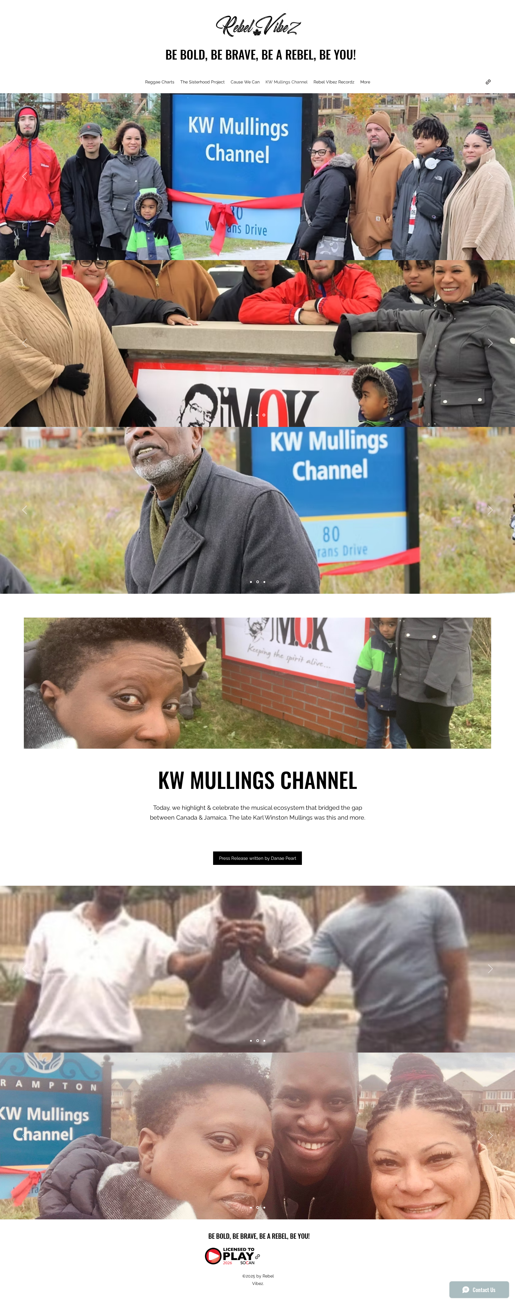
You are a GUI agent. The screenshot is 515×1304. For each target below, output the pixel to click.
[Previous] (24, 176)
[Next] (490, 176)
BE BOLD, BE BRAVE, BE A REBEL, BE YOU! (260, 54)
